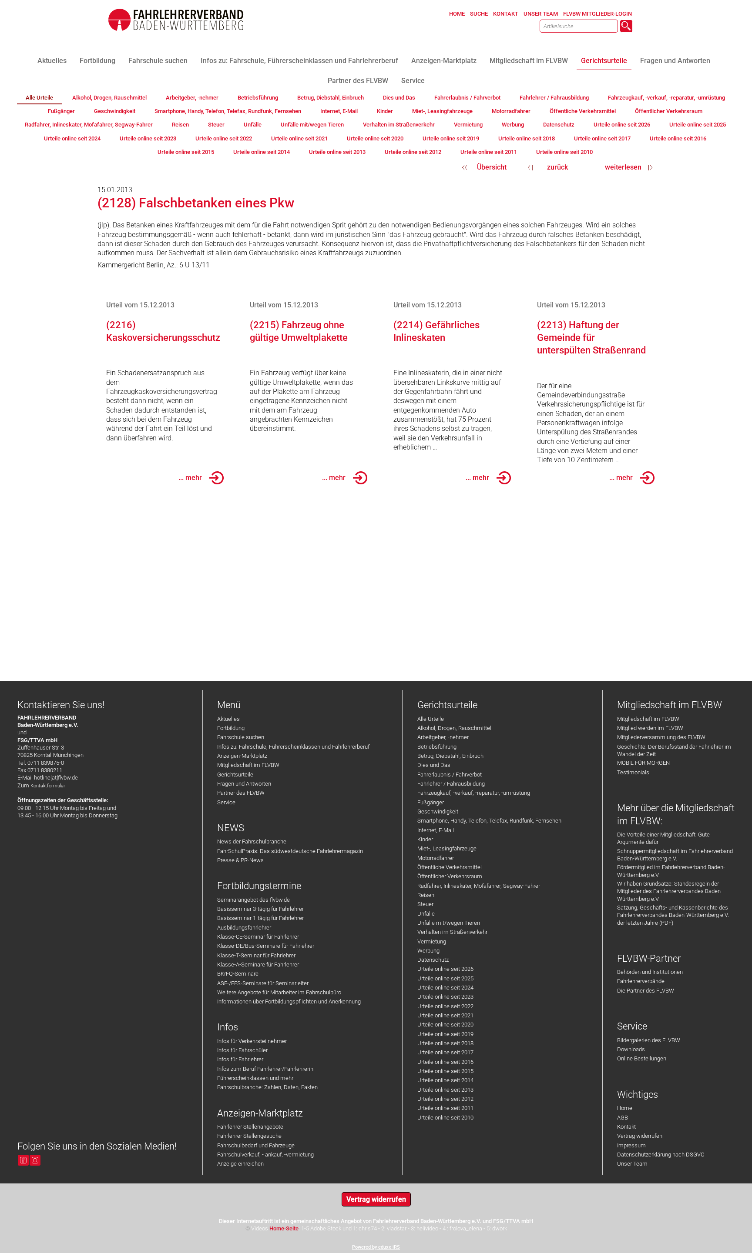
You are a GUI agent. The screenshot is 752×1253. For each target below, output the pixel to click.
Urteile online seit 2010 (445, 1117)
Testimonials (633, 772)
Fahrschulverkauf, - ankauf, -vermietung (265, 1154)
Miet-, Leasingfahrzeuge (447, 848)
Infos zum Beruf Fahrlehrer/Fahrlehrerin (265, 1069)
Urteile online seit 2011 (445, 1108)
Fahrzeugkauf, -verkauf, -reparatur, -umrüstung (473, 793)
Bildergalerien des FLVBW (648, 1040)
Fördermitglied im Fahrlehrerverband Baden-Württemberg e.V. (671, 871)
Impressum (631, 1145)
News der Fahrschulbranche (251, 841)
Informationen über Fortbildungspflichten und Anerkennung (289, 1001)
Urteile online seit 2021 (445, 1015)
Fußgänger (430, 802)
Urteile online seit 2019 (445, 1034)
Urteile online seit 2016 (445, 1062)
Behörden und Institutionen (650, 972)
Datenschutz (433, 959)
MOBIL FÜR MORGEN (643, 763)
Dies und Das (433, 765)
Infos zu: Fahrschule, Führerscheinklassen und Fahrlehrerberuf (293, 746)
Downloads (631, 1049)
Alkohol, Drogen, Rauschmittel (454, 728)
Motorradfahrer (435, 858)
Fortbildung (231, 728)
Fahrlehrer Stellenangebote (250, 1126)
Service (226, 802)
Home (624, 1108)
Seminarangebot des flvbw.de (253, 899)
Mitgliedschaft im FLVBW (248, 765)
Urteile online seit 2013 (445, 1089)
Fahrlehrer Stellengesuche (249, 1136)
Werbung (428, 950)
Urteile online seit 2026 (445, 969)
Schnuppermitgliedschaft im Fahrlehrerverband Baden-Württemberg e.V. (675, 855)
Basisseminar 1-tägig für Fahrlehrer (260, 918)
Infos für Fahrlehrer (240, 1059)
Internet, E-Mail (435, 830)
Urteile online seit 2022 (445, 1006)
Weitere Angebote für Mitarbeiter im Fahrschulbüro (279, 992)
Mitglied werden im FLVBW (650, 728)
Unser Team (632, 1163)
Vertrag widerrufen (639, 1136)
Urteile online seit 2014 (445, 1080)
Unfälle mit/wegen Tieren (448, 923)
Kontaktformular (47, 786)
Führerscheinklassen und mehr (255, 1078)
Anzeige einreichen (240, 1163)
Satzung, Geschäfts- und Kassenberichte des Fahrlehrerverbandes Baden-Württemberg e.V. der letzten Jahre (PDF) (673, 915)
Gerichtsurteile (235, 774)
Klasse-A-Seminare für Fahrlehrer (258, 964)
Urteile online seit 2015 (445, 1071)
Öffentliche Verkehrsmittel (449, 867)
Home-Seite (284, 1228)
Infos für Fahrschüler (242, 1050)
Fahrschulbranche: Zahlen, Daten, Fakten (267, 1087)
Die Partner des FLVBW (645, 990)
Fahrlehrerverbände (641, 981)
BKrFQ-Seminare (237, 973)
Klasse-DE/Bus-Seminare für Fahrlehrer (265, 946)
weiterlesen (623, 167)
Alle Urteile (430, 719)
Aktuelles (228, 719)
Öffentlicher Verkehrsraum (449, 876)
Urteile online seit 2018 (445, 1043)
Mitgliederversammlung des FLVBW (661, 737)
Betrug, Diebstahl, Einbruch (450, 756)
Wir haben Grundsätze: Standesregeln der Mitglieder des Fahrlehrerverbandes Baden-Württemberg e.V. (669, 891)
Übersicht (492, 167)
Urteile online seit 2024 (445, 987)
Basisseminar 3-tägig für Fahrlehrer (260, 909)
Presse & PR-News (240, 860)
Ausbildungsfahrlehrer (244, 927)
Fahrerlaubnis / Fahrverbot (449, 774)
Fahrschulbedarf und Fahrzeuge (256, 1145)
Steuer (425, 904)
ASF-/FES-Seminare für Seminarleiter (263, 983)
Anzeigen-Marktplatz (242, 756)
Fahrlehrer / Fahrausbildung (451, 783)
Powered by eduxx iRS (376, 1247)
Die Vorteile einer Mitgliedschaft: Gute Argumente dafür (663, 838)
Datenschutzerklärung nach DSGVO (661, 1154)
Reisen (425, 895)
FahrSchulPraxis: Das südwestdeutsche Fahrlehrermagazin (290, 851)
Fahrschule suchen (240, 737)
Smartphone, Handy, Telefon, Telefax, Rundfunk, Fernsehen (489, 820)
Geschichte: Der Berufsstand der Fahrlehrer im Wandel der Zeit (674, 750)
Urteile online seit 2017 (445, 1052)
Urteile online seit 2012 (445, 1099)
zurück (557, 167)
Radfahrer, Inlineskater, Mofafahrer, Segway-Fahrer (478, 886)
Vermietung (431, 941)
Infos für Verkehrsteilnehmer (252, 1041)
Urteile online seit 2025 (445, 978)
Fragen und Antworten (244, 783)
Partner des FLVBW (241, 793)
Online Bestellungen (641, 1058)
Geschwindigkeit (437, 811)
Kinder (425, 839)
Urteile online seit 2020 (445, 1024)
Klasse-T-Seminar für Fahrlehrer (256, 955)
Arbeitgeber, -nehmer (443, 737)
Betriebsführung (437, 746)
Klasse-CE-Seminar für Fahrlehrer (258, 936)
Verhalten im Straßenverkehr (452, 932)
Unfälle (426, 913)
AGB (622, 1117)
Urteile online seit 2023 (445, 996)
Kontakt (626, 1126)
